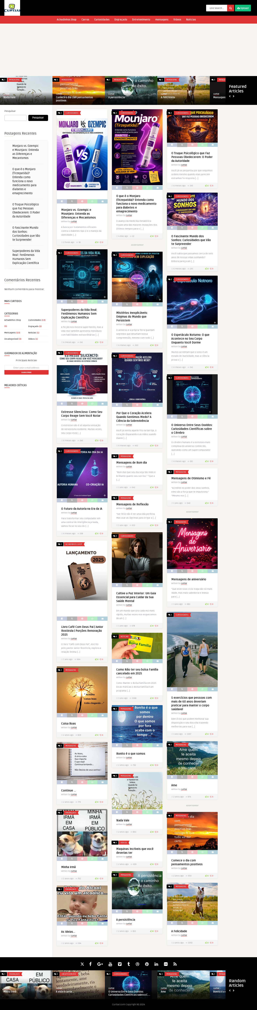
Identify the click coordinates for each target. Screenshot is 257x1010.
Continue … (68, 790)
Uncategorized (11, 339)
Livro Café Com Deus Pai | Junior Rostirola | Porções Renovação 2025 (82, 630)
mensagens (161, 19)
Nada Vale (122, 820)
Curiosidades (101, 19)
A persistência (125, 920)
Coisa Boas (68, 723)
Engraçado (121, 19)
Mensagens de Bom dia (16, 97)
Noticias (191, 19)
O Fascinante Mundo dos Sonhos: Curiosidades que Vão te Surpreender (191, 240)
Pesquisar (10, 111)
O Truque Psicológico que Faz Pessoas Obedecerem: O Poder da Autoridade (192, 157)
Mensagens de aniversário (176, 97)
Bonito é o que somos (130, 753)
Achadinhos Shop (66, 19)
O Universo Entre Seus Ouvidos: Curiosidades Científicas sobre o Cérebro (192, 429)
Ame (174, 785)
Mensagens (14, 80)
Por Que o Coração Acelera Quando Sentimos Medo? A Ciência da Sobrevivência (133, 417)
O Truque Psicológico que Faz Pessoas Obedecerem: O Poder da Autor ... (137, 993)
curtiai (6, 94)
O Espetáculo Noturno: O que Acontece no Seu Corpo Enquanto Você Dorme (190, 338)
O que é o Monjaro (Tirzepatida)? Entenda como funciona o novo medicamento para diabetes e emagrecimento (24, 181)
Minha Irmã (68, 867)
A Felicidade (179, 931)
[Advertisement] (128, 49)
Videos (177, 19)
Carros (85, 19)
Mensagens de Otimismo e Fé (72, 97)
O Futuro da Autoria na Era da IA (81, 509)
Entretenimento (141, 19)
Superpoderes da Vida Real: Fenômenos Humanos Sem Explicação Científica (79, 313)
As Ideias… (68, 932)
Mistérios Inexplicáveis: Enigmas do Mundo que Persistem (132, 316)
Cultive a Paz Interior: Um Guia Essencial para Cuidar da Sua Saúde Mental (136, 597)
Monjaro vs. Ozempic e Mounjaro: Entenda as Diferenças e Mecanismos (78, 213)
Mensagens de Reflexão (122, 97)
